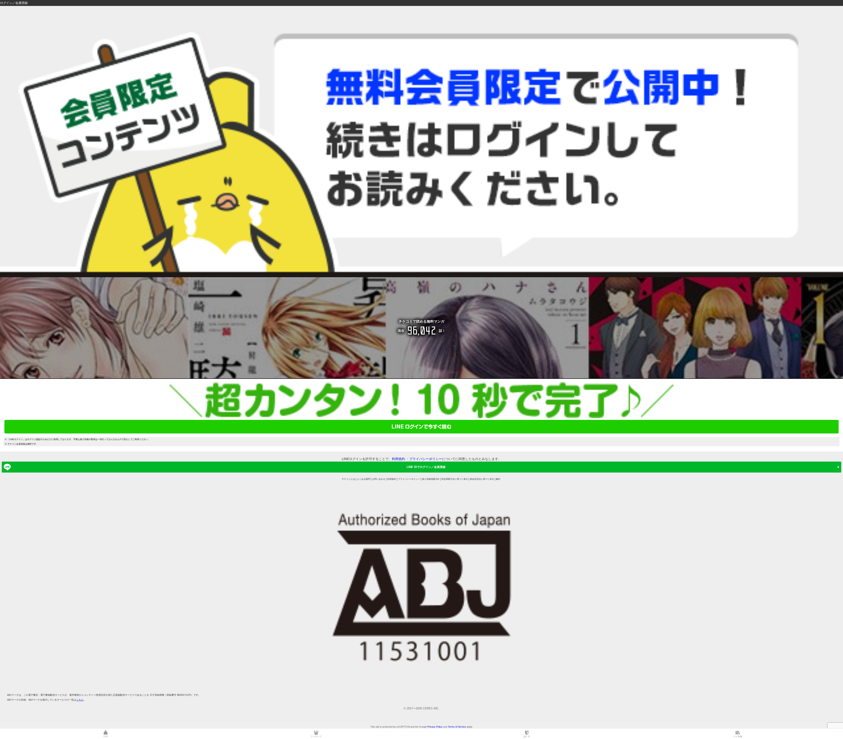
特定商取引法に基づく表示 (454, 479)
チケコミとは (348, 479)
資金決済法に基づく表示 (482, 479)
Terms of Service (457, 726)
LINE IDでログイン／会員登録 (426, 467)
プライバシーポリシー (425, 459)
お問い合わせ (378, 479)
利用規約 (398, 459)
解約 (498, 479)
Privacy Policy (435, 726)
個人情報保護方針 (431, 479)
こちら (79, 699)
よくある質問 (363, 479)
